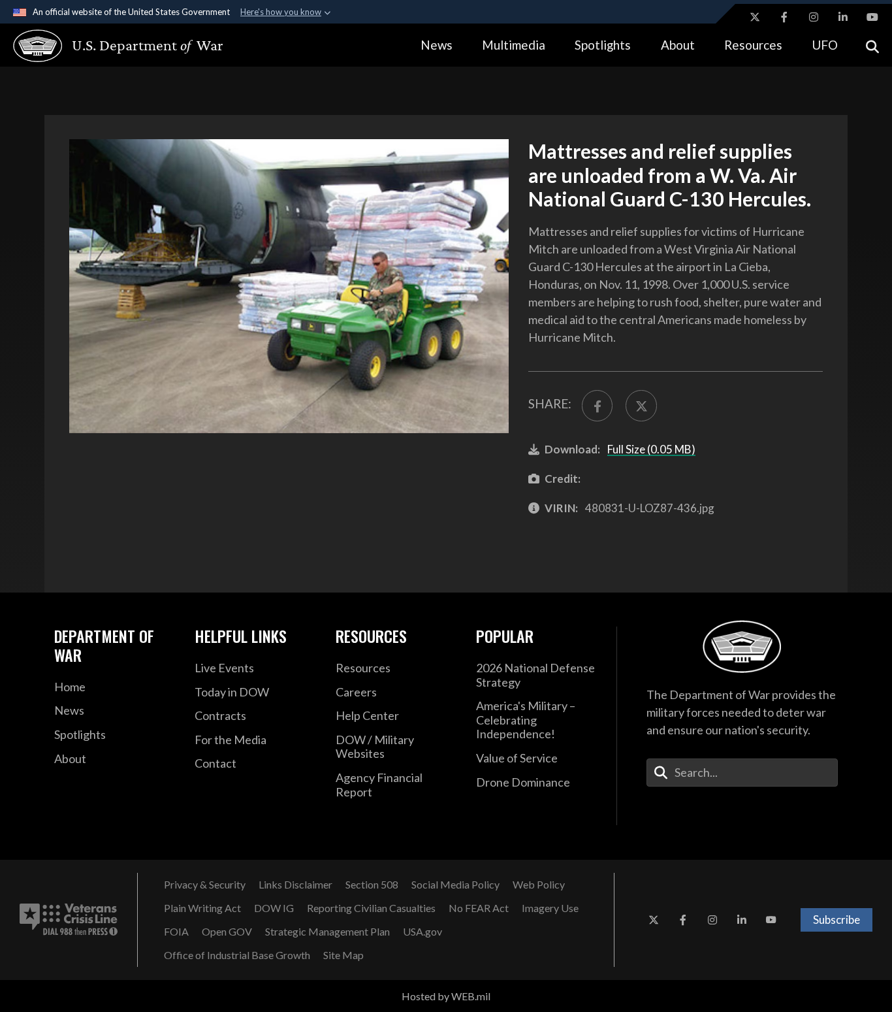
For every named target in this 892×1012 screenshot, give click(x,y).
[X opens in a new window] (755, 17)
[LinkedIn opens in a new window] (843, 17)
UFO (825, 44)
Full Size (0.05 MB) (651, 449)
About (678, 44)
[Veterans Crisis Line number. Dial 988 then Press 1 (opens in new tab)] (69, 920)
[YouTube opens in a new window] (872, 17)
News (437, 44)
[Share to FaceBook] (597, 405)
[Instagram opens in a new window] (813, 17)
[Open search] (872, 45)
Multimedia (513, 44)
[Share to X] (641, 405)
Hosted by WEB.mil (446, 996)
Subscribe (836, 919)
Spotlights (603, 44)
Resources (753, 44)
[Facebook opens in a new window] (784, 17)
